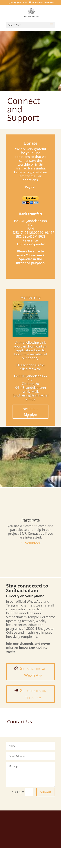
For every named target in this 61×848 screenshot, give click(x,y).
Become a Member (30, 411)
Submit (45, 792)
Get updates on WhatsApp (33, 671)
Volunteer (32, 543)
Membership (30, 297)
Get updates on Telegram (33, 694)
